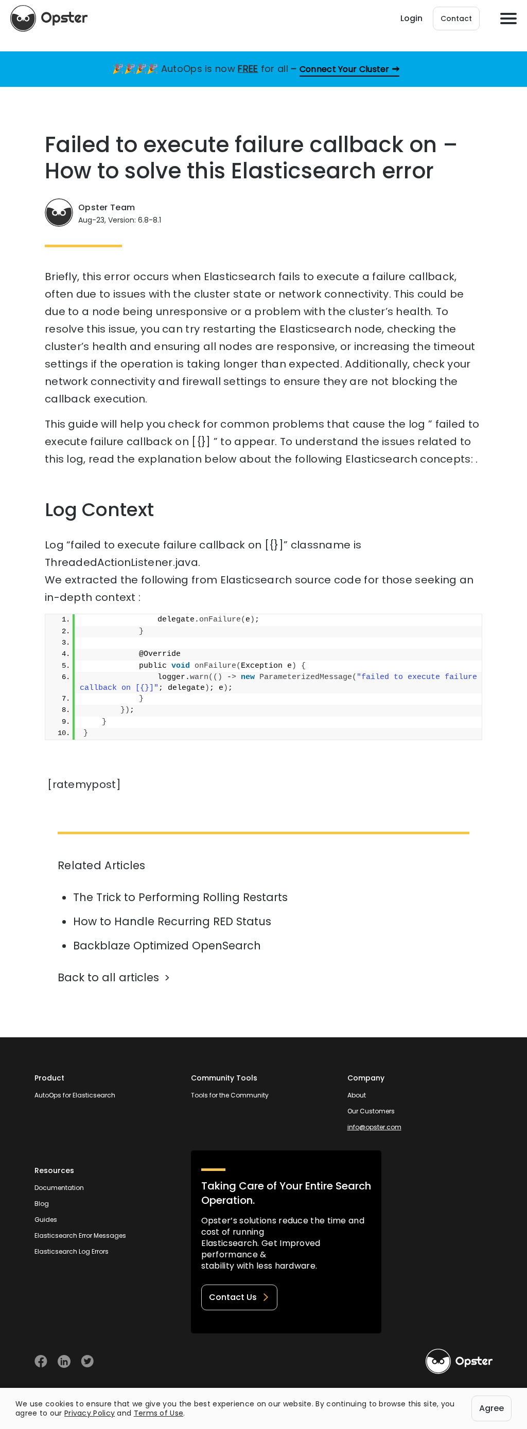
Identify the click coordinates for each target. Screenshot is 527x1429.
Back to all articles (108, 977)
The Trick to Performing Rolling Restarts (180, 897)
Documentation (59, 1187)
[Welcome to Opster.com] (459, 1362)
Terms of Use (159, 1413)
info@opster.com (374, 1127)
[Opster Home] (48, 18)
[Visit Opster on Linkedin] (64, 1361)
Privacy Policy (89, 1413)
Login (411, 18)
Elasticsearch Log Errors (71, 1251)
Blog (41, 1203)
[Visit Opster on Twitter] (87, 1361)
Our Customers (371, 1111)
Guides (45, 1219)
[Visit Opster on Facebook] (40, 1361)
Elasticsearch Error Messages (80, 1235)
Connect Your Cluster (345, 69)
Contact (456, 18)
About (356, 1095)
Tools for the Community (230, 1095)
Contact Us (233, 1297)
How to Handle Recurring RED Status (172, 921)
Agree (491, 1408)
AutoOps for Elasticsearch (74, 1095)
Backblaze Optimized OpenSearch (167, 945)
